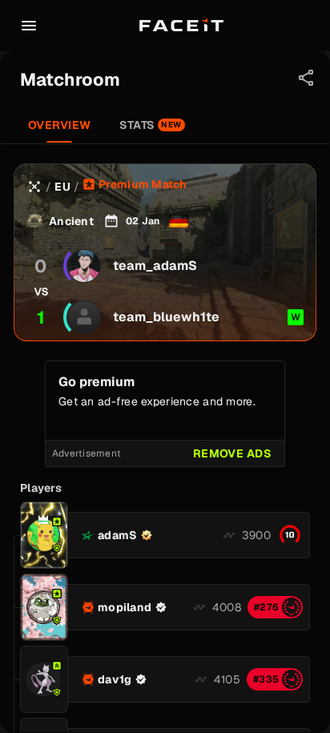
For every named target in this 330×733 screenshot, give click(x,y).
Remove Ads (232, 453)
